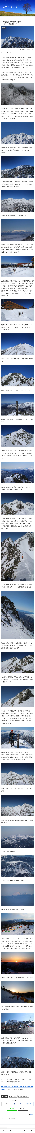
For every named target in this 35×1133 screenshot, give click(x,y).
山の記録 (5, 1096)
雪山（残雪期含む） (24, 1096)
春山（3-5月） (13, 1096)
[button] (23, 1109)
